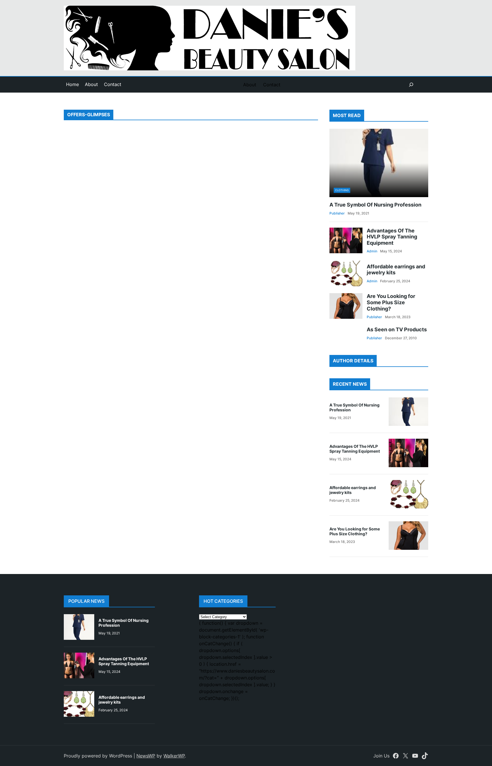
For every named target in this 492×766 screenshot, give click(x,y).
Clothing (342, 190)
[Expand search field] (411, 84)
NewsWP (145, 756)
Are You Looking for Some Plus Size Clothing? (391, 302)
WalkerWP (174, 756)
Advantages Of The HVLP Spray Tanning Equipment (392, 237)
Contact (112, 84)
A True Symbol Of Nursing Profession (375, 205)
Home (72, 84)
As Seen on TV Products (397, 329)
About (91, 84)
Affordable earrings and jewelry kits (396, 269)
